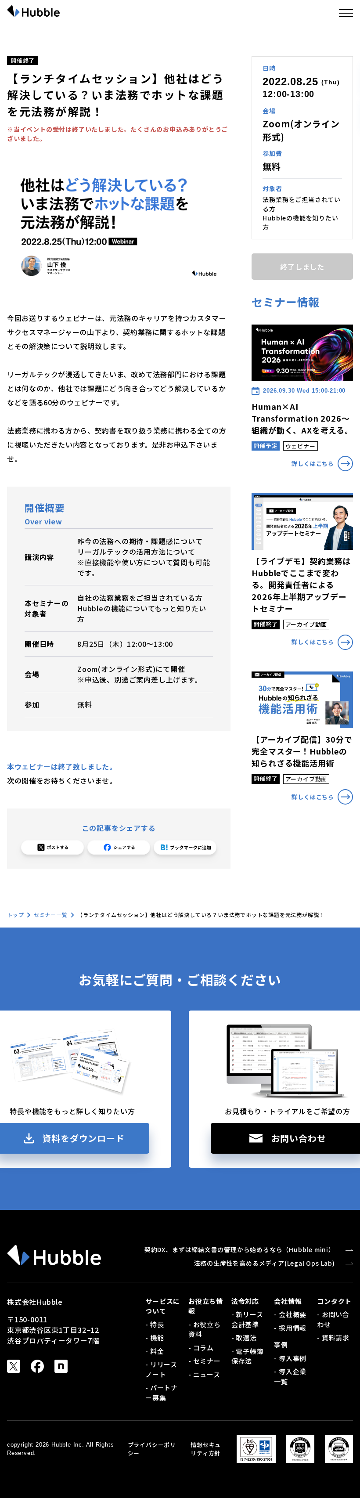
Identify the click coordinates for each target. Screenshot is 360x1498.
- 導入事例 (290, 1358)
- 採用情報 (290, 1327)
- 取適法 (244, 1337)
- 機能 (154, 1337)
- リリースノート (161, 1369)
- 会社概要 (290, 1314)
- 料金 (154, 1351)
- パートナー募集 (161, 1392)
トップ (15, 914)
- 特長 (154, 1324)
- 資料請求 (333, 1337)
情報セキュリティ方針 (206, 1449)
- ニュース (204, 1374)
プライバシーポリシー (152, 1449)
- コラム (201, 1347)
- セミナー (204, 1360)
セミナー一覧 (51, 914)
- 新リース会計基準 (247, 1319)
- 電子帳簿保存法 (247, 1356)
